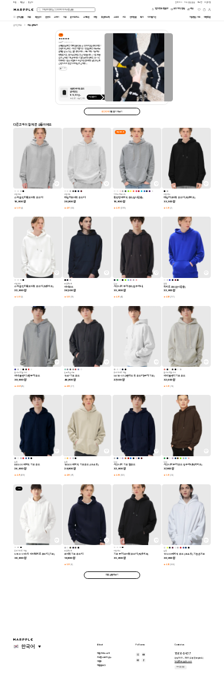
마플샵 (22, 2)
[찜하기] (57, 183)
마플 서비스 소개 (103, 653)
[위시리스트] (199, 9)
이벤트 (99, 661)
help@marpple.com (183, 661)
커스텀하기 (92, 97)
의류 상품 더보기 (112, 575)
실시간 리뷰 (17, 25)
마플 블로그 (101, 665)
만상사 (30, 2)
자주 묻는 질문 (180, 667)
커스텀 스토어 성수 (104, 657)
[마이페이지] (209, 9)
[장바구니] (204, 9)
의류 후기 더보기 (112, 112)
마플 (15, 2)
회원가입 (207, 2)
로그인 (200, 2)
